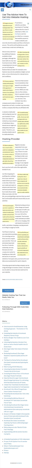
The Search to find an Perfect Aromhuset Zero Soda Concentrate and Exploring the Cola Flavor (16, 362)
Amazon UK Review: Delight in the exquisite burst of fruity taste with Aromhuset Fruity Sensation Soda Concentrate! (16, 416)
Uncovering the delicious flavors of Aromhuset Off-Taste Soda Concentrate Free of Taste (15, 400)
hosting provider (20, 149)
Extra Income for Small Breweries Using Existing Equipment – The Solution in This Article (16, 329)
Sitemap (6, 452)
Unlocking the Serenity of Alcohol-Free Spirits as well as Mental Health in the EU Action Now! (16, 344)
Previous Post (9, 290)
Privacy (6, 450)
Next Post (24, 303)
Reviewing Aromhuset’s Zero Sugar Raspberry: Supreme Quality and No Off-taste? (16, 356)
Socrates (19, 463)
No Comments (6, 299)
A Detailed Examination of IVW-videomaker (17, 439)
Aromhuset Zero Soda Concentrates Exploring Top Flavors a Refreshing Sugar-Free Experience (16, 423)
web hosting (18, 279)
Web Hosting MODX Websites (13, 367)
